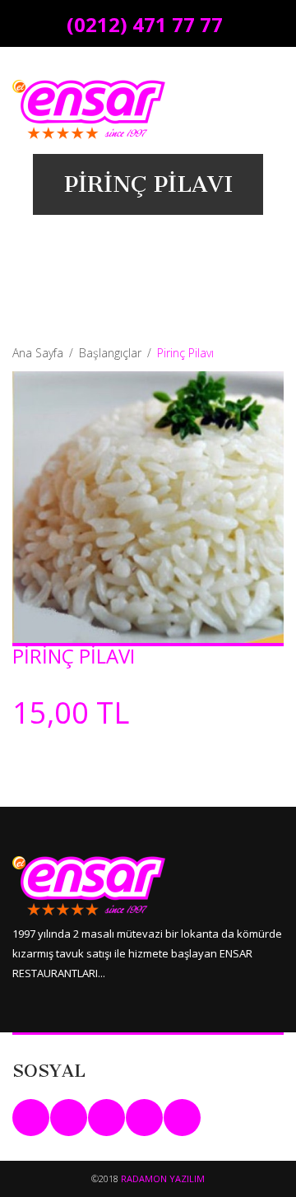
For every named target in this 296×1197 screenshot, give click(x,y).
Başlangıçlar (110, 353)
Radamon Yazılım (163, 1178)
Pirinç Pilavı (73, 655)
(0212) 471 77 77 (145, 24)
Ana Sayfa (37, 353)
